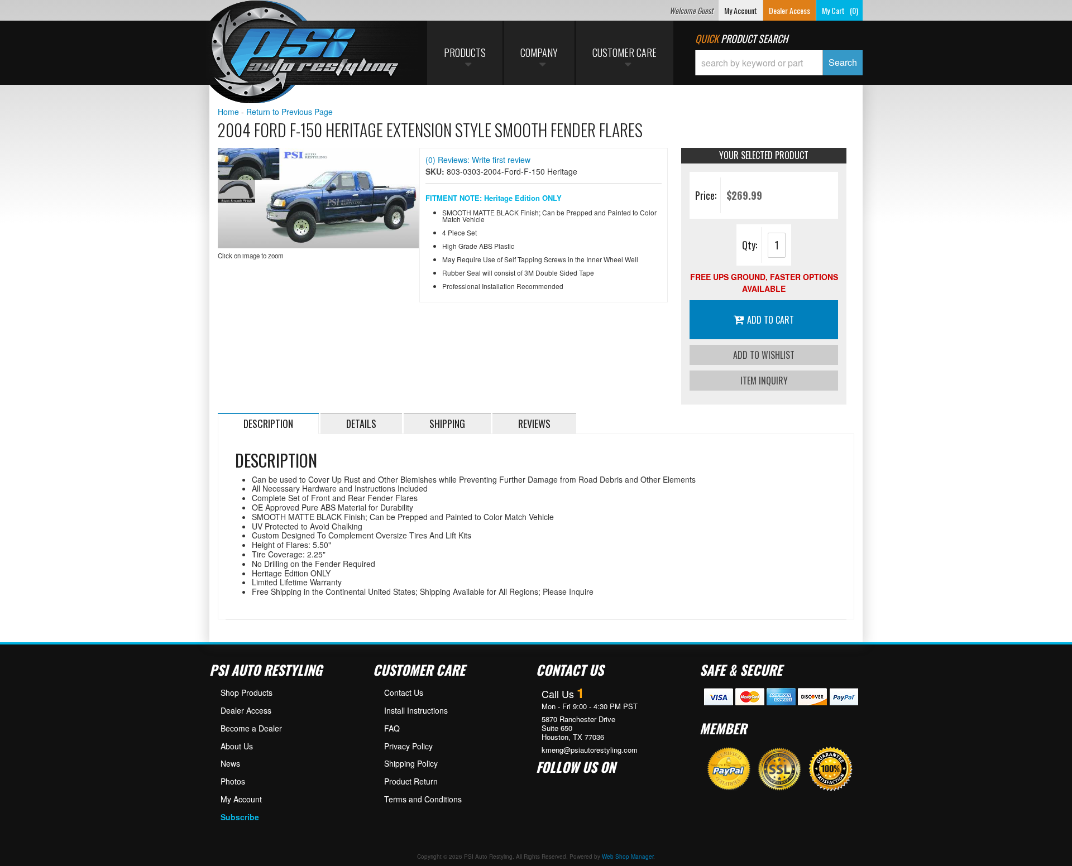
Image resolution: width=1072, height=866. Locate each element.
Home (228, 111)
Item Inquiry (764, 380)
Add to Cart (770, 319)
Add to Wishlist (764, 355)
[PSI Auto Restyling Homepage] (304, 53)
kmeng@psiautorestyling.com (590, 749)
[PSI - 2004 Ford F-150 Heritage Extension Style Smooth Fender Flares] (318, 198)
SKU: (436, 171)
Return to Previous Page (289, 111)
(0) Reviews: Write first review (477, 159)
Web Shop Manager (627, 856)
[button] (779, 62)
